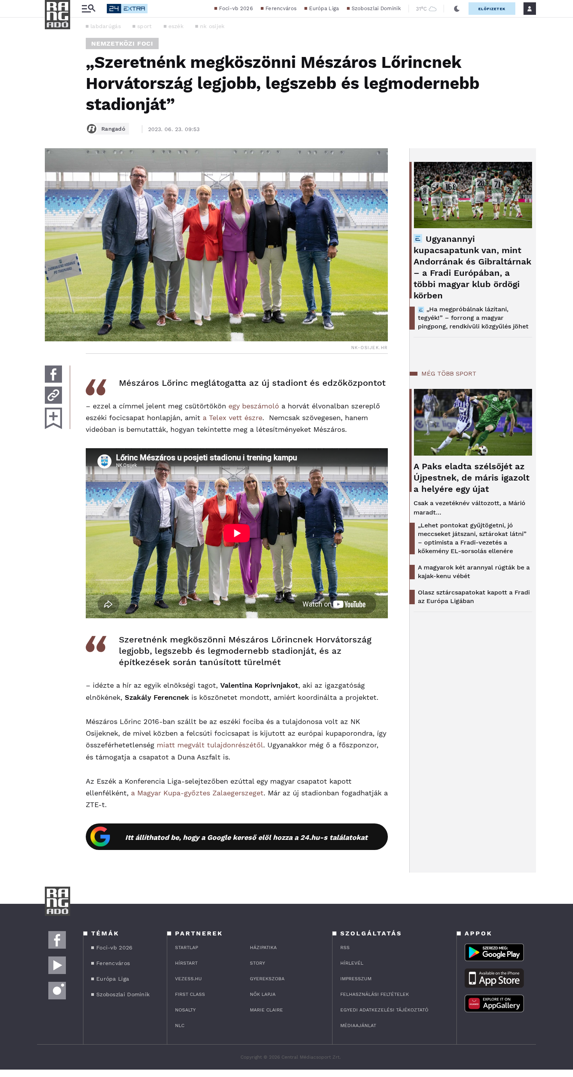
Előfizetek (492, 9)
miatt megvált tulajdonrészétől (210, 745)
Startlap (186, 947)
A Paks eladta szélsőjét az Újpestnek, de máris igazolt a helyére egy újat (471, 477)
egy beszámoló (253, 406)
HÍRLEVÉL (351, 963)
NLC (179, 1025)
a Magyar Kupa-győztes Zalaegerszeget (197, 793)
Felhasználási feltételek (374, 994)
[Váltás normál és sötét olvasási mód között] (457, 8)
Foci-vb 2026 (236, 8)
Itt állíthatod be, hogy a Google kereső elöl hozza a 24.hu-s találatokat (246, 837)
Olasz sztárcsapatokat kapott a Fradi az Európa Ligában (474, 597)
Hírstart (186, 963)
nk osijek (212, 26)
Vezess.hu (188, 978)
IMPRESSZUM (355, 978)
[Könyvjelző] (53, 418)
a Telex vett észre (232, 417)
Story (257, 963)
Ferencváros (281, 8)
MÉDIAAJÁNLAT (358, 1025)
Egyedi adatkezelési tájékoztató (384, 1010)
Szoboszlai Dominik (376, 8)
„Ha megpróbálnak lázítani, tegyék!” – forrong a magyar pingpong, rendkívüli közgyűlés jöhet (473, 317)
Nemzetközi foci (122, 43)
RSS (345, 947)
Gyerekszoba (267, 978)
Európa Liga (324, 8)
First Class (190, 994)
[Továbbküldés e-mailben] (53, 395)
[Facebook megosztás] (53, 374)
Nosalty (185, 1010)
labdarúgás (105, 26)
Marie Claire (266, 1010)
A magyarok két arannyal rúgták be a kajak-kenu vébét (474, 572)
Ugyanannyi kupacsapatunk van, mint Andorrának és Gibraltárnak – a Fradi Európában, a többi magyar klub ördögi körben (472, 267)
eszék (176, 26)
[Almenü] (88, 9)
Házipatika (263, 947)
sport (144, 26)
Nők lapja (263, 994)
